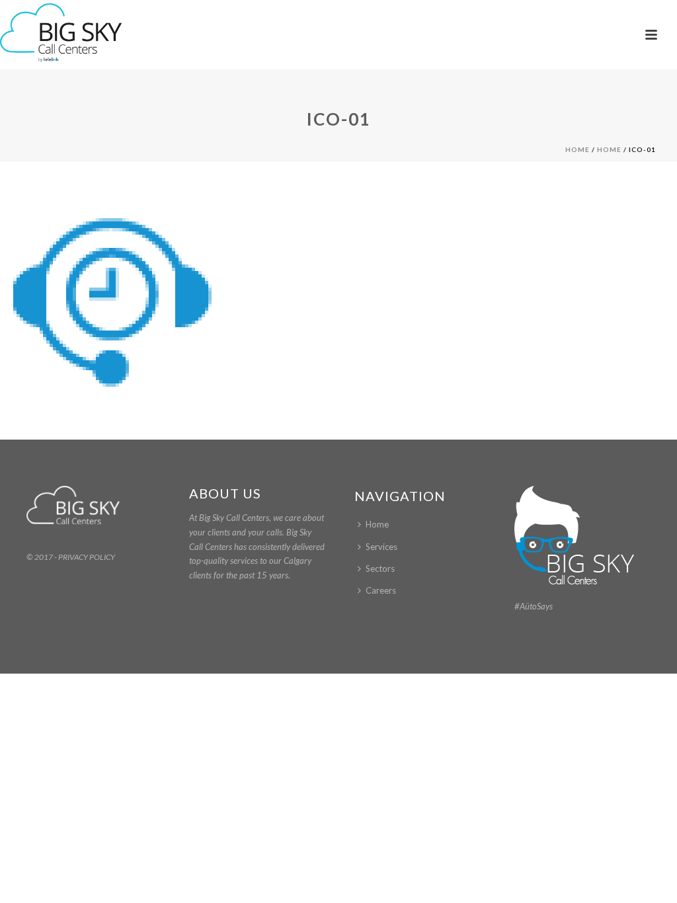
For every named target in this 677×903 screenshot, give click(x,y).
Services (381, 546)
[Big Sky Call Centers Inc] (61, 33)
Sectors (380, 568)
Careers (381, 590)
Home (577, 149)
